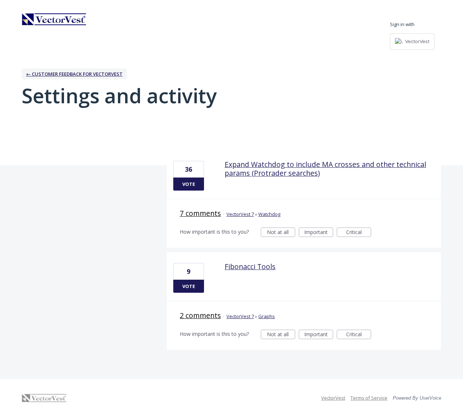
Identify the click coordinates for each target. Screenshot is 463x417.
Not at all (281, 233)
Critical (358, 233)
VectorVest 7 (240, 214)
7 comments (200, 213)
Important (318, 233)
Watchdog (269, 214)
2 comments (200, 315)
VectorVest (333, 398)
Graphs (266, 316)
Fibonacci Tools (250, 266)
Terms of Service (369, 398)
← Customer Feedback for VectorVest (74, 74)
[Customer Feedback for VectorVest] (54, 19)
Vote (188, 184)
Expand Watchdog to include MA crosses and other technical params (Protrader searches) (325, 168)
